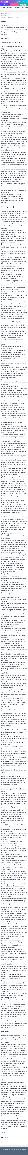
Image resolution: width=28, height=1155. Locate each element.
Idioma (24, 1)
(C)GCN (22, 1152)
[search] (17, 2)
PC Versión (12, 1149)
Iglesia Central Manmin (15, 1152)
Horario (14, 4)
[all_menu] (19, 1)
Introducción (6, 1152)
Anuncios (5, 1149)
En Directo (5, 4)
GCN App (18, 1149)
